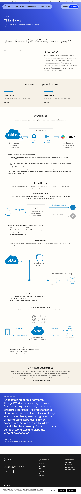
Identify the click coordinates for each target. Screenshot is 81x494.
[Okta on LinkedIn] (9, 485)
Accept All (71, 490)
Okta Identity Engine (39, 371)
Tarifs (40, 468)
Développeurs (41, 6)
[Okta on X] (7, 485)
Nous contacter (73, 6)
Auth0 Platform (42, 466)
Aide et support (68, 462)
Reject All (62, 490)
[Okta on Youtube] (4, 485)
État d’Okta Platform (69, 467)
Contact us (8, 471)
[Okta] (7, 6)
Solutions (22, 6)
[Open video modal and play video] (20, 50)
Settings (53, 490)
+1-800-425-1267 (11, 467)
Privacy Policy (27, 491)
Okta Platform (42, 463)
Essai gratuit (65, 6)
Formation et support (31, 6)
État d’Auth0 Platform (70, 469)
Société (48, 6)
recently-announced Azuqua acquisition (27, 171)
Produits (16, 6)
